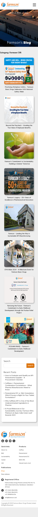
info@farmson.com (11, 497)
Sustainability (5, 456)
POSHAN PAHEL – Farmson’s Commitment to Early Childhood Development (19, 348)
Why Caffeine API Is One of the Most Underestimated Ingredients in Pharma (19, 403)
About (19, 13)
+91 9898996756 (10, 494)
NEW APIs (22, 460)
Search (7, 361)
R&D (2, 453)
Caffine (21, 450)
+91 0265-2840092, (11, 492)
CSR (2, 463)
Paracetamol (23, 453)
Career (3, 460)
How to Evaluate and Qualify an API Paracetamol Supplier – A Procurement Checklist (19, 377)
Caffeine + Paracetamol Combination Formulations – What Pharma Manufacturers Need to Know (18, 386)
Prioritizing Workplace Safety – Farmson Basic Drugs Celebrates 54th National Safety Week (19, 89)
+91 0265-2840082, (11, 490)
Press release (5, 474)
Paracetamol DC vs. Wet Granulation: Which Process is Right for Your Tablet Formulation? (19, 395)
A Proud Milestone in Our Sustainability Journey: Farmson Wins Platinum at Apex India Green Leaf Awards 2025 (19, 412)
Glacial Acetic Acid (25, 463)
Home (12, 13)
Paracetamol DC (24, 456)
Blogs (26, 13)
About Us (4, 450)
